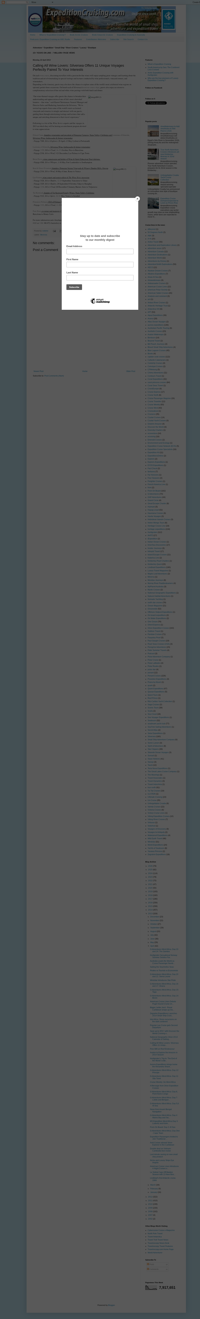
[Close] (137, 198)
